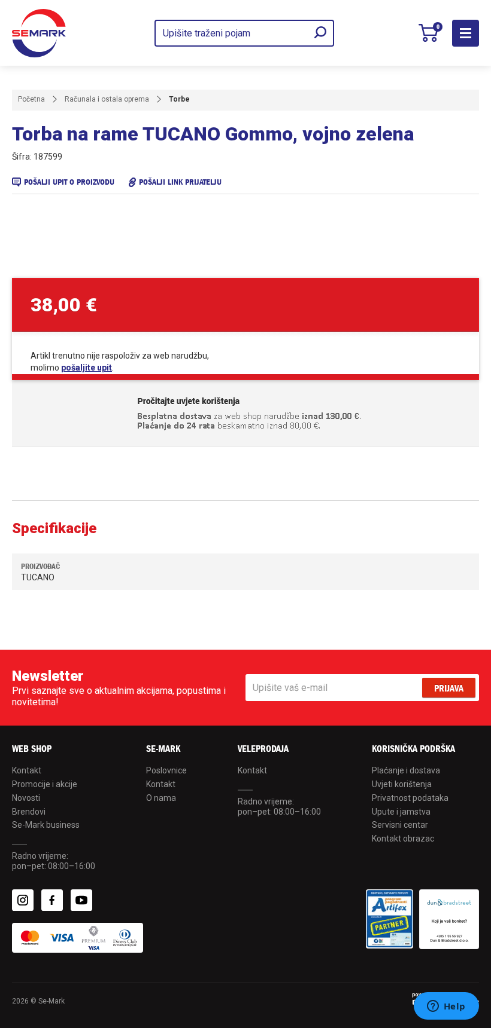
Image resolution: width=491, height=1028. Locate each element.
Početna (31, 99)
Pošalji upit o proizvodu (69, 182)
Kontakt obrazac (403, 838)
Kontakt (26, 770)
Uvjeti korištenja (402, 784)
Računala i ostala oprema (107, 99)
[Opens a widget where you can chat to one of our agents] (446, 1007)
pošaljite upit (86, 367)
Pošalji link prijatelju (180, 182)
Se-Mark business (46, 825)
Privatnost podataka (410, 798)
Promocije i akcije (44, 784)
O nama (161, 798)
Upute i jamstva (401, 811)
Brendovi (29, 811)
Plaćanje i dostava (406, 770)
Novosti (26, 798)
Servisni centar (400, 825)
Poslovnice (166, 770)
